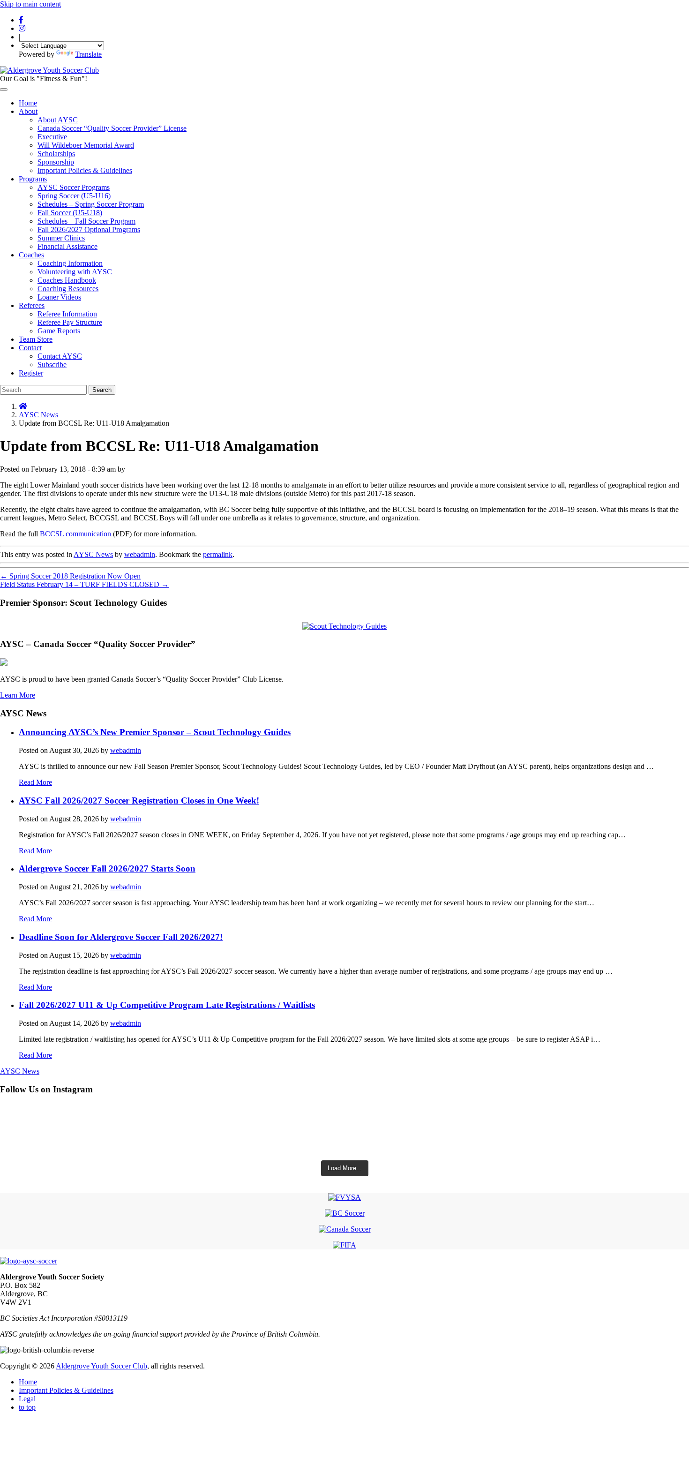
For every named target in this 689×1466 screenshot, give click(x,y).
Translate (88, 54)
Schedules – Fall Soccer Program (86, 221)
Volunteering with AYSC (74, 272)
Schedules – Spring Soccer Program (90, 204)
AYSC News (38, 415)
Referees (32, 305)
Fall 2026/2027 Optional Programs (88, 229)
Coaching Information (70, 263)
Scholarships (56, 154)
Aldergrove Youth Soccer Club (101, 1366)
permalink (217, 554)
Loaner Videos (59, 297)
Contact (30, 348)
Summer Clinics (61, 238)
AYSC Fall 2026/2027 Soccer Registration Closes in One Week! (139, 800)
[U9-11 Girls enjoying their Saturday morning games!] (344, 1143)
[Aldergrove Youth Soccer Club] (49, 70)
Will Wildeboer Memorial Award (85, 145)
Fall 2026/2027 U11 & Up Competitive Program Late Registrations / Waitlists (167, 1005)
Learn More (17, 695)
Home (28, 103)
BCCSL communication (75, 534)
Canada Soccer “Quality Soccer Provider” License (112, 128)
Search (102, 389)
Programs (33, 179)
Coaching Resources (67, 289)
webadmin (139, 554)
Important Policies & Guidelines (84, 170)
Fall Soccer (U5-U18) (69, 213)
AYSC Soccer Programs (73, 187)
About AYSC (57, 120)
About (28, 111)
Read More (35, 782)
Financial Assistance (67, 246)
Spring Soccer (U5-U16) (74, 196)
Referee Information (67, 314)
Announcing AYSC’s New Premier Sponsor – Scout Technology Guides (155, 732)
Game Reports (58, 331)
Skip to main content (30, 4)
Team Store (35, 339)
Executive (52, 137)
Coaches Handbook (66, 280)
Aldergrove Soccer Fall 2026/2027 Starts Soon (107, 868)
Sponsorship (55, 162)
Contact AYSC (59, 356)
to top (27, 1407)
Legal (27, 1399)
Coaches (31, 255)
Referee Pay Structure (69, 322)
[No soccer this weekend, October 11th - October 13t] (344, 1117)
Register (31, 373)
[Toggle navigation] (3, 89)
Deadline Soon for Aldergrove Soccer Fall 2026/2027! (121, 937)
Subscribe (52, 364)
